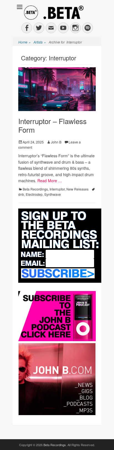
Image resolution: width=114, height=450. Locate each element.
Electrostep (34, 194)
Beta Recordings (35, 189)
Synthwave (52, 194)
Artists (39, 42)
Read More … (49, 180)
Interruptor (57, 189)
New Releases (77, 189)
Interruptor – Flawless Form (52, 125)
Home (24, 42)
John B (56, 142)
